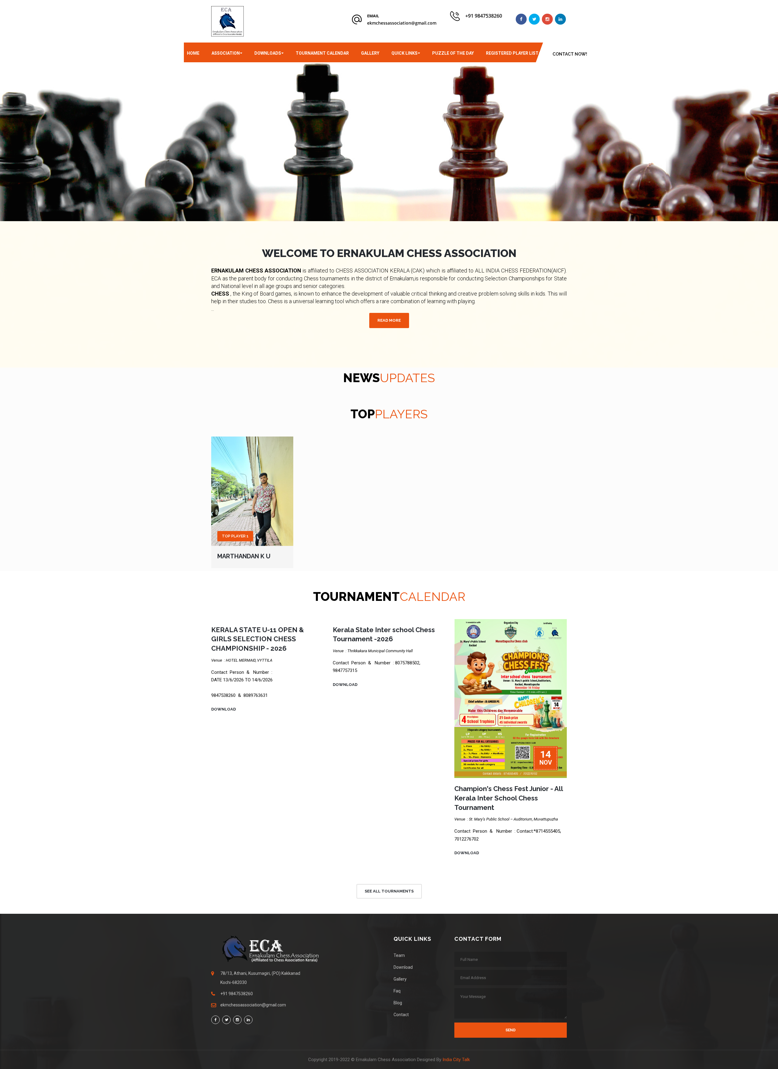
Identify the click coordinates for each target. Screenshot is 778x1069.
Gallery (370, 53)
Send (510, 1030)
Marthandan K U (243, 556)
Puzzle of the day (453, 53)
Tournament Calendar (322, 53)
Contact (401, 1014)
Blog (398, 1002)
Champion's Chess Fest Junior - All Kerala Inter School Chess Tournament (508, 798)
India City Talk (456, 1059)
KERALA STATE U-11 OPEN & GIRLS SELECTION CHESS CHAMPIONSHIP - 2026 (257, 639)
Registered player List (512, 53)
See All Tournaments (389, 891)
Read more (389, 320)
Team (399, 955)
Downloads (267, 53)
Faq (397, 990)
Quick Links (404, 53)
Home (193, 53)
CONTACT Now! (570, 54)
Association (226, 53)
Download (223, 709)
